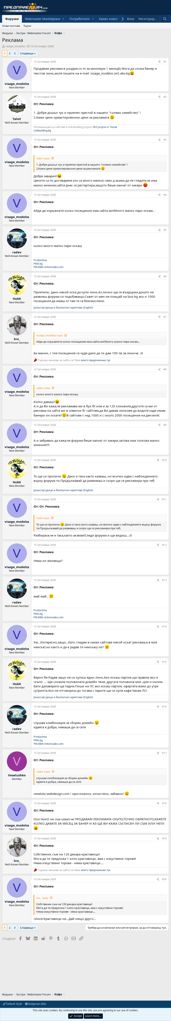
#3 (165, 139)
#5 (165, 230)
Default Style (14, 1004)
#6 (165, 276)
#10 (164, 460)
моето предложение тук (95, 360)
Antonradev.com (53, 267)
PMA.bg (38, 263)
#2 (165, 97)
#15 (164, 662)
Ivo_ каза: (42, 898)
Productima (40, 260)
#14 (164, 626)
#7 (165, 317)
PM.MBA (39, 267)
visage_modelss (15, 46)
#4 (165, 195)
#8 (165, 369)
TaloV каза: (43, 158)
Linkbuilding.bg (42, 130)
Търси (27, 26)
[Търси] (165, 19)
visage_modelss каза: (49, 335)
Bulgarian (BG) (37, 1004)
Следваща (26, 53)
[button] (63, 19)
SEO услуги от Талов (105, 127)
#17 (164, 753)
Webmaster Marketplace (42, 19)
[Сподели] (159, 61)
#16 (164, 706)
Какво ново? (108, 19)
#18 (164, 803)
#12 (164, 545)
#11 (164, 499)
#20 (164, 879)
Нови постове (11, 26)
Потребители (79, 19)
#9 (165, 425)
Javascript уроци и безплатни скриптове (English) (63, 307)
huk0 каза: (42, 518)
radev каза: (43, 388)
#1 (165, 61)
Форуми (12, 19)
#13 (164, 580)
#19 (164, 838)
